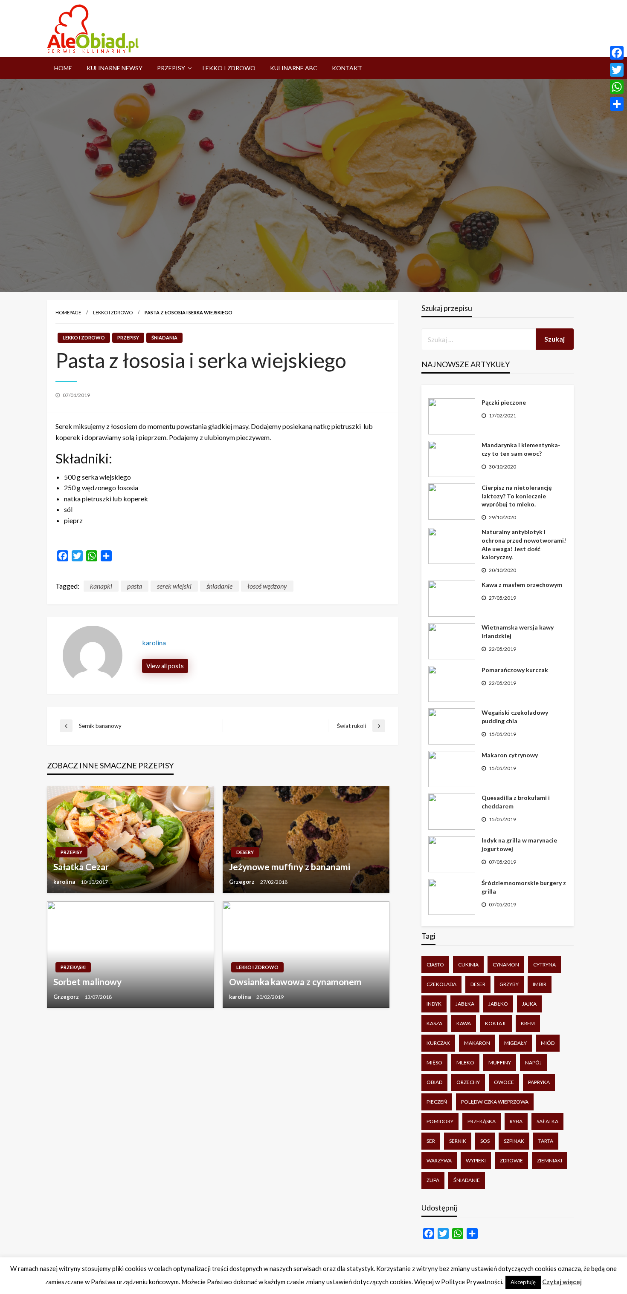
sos (485, 1141)
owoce (504, 1082)
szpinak (514, 1141)
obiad (434, 1082)
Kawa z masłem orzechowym (522, 584)
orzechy (468, 1082)
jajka (529, 1004)
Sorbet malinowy (87, 981)
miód (547, 1043)
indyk (434, 1004)
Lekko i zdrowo (229, 68)
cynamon (506, 964)
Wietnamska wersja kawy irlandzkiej (518, 631)
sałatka (547, 1121)
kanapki (101, 586)
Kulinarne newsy (114, 68)
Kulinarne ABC (293, 68)
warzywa (439, 1160)
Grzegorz (242, 881)
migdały (515, 1043)
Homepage (68, 312)
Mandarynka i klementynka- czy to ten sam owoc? (521, 449)
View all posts (165, 666)
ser (431, 1141)
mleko (465, 1062)
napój (533, 1062)
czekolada (441, 984)
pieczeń (437, 1101)
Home (63, 68)
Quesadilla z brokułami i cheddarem (516, 802)
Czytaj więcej (562, 1281)
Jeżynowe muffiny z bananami (289, 866)
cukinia (468, 964)
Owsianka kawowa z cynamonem (295, 981)
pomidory (440, 1121)
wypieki (476, 1160)
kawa (463, 1023)
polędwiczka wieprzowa (494, 1101)
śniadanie (219, 586)
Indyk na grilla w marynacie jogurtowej (519, 844)
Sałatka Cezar (81, 866)
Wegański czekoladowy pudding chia (515, 717)
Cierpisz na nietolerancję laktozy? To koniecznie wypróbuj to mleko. (517, 496)
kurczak (438, 1043)
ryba (516, 1121)
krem (528, 1023)
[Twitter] (616, 69)
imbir (539, 984)
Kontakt (347, 68)
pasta (134, 586)
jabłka (465, 1004)
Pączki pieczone (504, 402)
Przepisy (171, 68)
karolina (64, 881)
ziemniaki (549, 1160)
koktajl (496, 1023)
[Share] (616, 103)
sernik (457, 1141)
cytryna (544, 964)
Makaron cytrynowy (510, 755)
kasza (434, 1023)
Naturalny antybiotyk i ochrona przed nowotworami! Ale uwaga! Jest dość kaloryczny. (524, 544)
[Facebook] (616, 52)
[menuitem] (63, 68)
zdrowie (511, 1160)
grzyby (509, 984)
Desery (245, 852)
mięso (434, 1062)
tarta (545, 1141)
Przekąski (73, 967)
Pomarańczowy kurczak (515, 669)
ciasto (435, 964)
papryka (539, 1082)
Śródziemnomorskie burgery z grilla (524, 887)
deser (477, 984)
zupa (433, 1180)
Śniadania (164, 337)
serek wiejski (174, 586)
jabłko (498, 1004)
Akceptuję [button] (523, 1282)
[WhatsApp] (616, 86)
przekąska (481, 1121)
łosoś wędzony (267, 586)
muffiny (499, 1062)
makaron (477, 1043)
